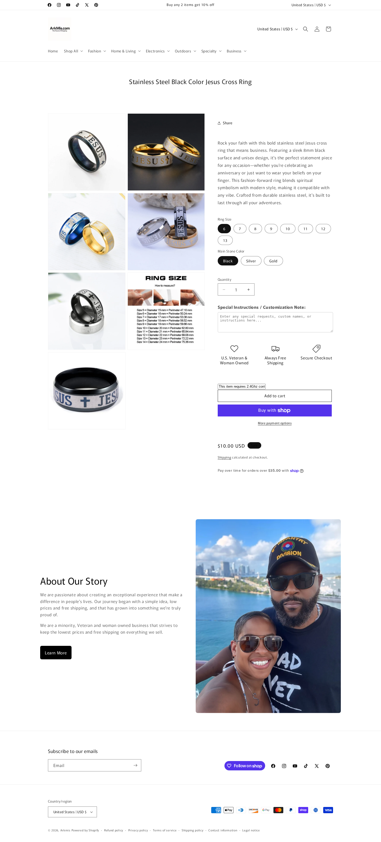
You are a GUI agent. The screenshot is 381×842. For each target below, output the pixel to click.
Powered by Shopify (85, 830)
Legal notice (251, 830)
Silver (251, 260)
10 (288, 228)
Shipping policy (192, 830)
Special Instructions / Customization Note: (262, 307)
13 (225, 240)
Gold (273, 260)
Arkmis (65, 830)
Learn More (56, 652)
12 (323, 228)
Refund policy (113, 830)
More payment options (275, 423)
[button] (73, 50)
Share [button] (227, 122)
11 (306, 228)
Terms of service (165, 830)
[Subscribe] (135, 765)
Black (228, 260)
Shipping (224, 457)
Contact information (222, 830)
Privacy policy (138, 830)
